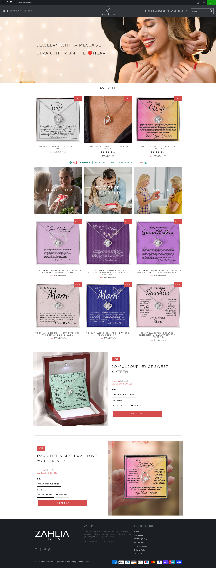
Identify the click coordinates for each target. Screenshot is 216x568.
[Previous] (35, 389)
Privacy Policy (139, 542)
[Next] (106, 389)
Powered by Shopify (74, 562)
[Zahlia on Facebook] (7, 2)
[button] (16, 11)
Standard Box (120, 406)
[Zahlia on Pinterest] (11, 2)
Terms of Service (140, 546)
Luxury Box (136, 406)
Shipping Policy (140, 539)
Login (202, 2)
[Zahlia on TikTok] (15, 2)
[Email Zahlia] (3, 2)
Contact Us (138, 535)
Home (136, 531)
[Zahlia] (108, 11)
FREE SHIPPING (25, 2)
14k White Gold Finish (123, 395)
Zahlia (42, 562)
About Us (138, 554)
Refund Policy (140, 550)
